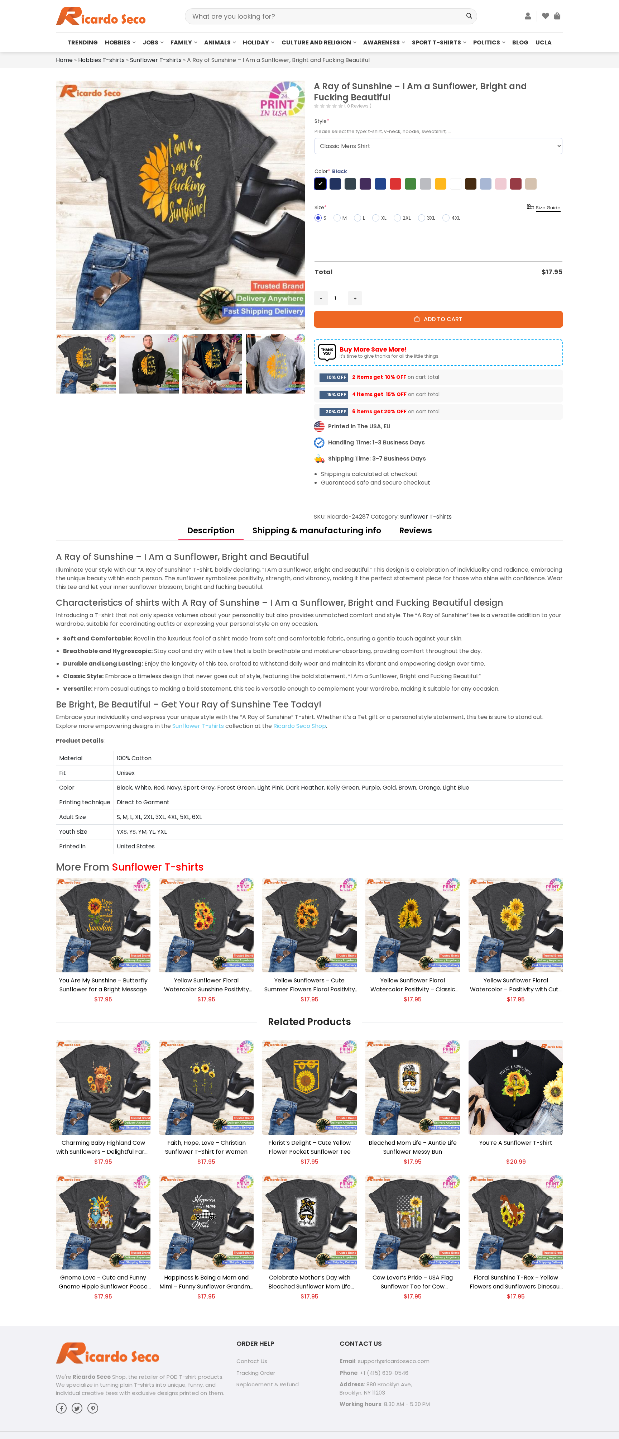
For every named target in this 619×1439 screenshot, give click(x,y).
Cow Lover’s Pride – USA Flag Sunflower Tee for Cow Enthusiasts (413, 1282)
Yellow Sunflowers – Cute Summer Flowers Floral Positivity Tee (309, 985)
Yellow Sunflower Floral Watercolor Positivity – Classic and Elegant (412, 985)
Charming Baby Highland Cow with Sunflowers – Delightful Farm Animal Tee (103, 1147)
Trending (82, 42)
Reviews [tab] (415, 530)
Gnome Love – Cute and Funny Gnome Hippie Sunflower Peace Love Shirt (103, 1282)
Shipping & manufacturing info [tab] (317, 530)
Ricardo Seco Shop (299, 726)
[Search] (469, 16)
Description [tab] (211, 530)
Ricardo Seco (92, 1377)
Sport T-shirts (436, 42)
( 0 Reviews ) (357, 106)
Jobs (150, 42)
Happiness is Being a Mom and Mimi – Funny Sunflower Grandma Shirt (206, 1282)
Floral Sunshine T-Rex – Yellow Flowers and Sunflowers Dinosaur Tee (516, 1282)
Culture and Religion (316, 42)
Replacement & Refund (267, 1384)
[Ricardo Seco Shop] (100, 15)
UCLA (544, 42)
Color (331, 171)
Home (64, 60)
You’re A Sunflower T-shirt (515, 1143)
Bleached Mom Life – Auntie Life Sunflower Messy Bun (413, 1147)
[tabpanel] (309, 702)
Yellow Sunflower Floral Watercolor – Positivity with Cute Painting (516, 985)
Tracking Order (255, 1373)
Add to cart (440, 319)
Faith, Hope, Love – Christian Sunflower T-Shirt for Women (206, 1147)
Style (322, 121)
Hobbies (117, 42)
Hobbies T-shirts (101, 60)
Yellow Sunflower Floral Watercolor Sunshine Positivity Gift (206, 985)
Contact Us (251, 1361)
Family (181, 42)
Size (321, 207)
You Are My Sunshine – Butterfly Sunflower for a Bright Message (103, 985)
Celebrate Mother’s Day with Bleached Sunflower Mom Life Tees (309, 1282)
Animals (217, 42)
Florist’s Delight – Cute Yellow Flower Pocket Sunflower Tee (309, 1147)
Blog (520, 42)
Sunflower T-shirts (156, 60)
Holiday (256, 42)
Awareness (381, 42)
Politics (486, 42)
